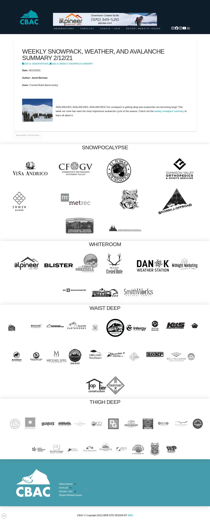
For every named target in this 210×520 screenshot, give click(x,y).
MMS (130, 515)
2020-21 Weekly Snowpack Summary (72, 64)
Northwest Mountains (27, 135)
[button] (188, 28)
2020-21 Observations (36, 64)
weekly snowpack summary (169, 111)
